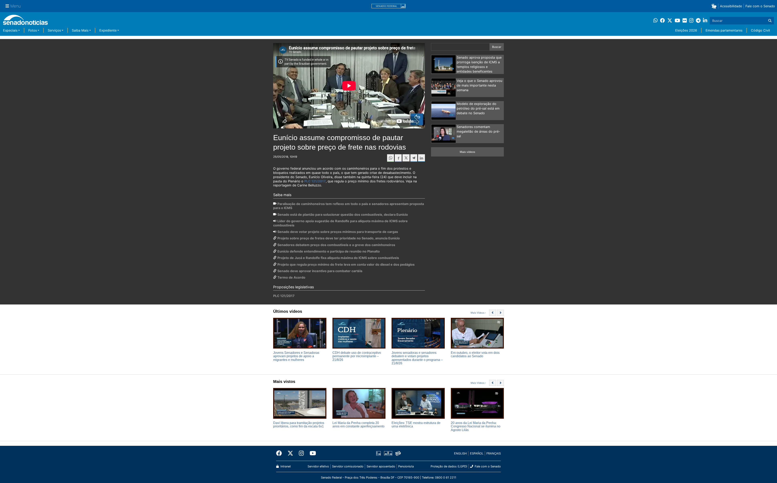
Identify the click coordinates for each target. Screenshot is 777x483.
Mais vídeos (467, 151)
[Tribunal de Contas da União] (398, 453)
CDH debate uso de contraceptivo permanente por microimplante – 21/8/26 (356, 356)
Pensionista (406, 466)
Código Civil (760, 30)
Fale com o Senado (760, 6)
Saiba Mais (80, 30)
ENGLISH (460, 453)
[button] (714, 6)
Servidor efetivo (318, 466)
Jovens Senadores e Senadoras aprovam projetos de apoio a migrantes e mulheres (296, 356)
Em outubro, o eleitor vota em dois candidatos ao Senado (475, 354)
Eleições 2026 (686, 30)
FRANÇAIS (493, 453)
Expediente (108, 30)
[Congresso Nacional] (388, 453)
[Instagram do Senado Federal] (301, 453)
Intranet (285, 466)
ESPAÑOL (476, 453)
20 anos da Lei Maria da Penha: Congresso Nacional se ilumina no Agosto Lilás (475, 426)
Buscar (496, 47)
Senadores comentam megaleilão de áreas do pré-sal (478, 131)
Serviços (54, 30)
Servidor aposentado (381, 466)
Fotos (32, 30)
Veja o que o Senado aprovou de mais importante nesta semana (479, 85)
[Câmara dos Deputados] (378, 453)
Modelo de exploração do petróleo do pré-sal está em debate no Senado (478, 108)
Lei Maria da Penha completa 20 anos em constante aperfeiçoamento (358, 424)
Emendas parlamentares (724, 30)
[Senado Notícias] (25, 21)
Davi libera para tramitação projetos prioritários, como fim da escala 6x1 (298, 424)
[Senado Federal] (388, 6)
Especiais (10, 30)
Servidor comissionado (347, 466)
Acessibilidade (731, 6)
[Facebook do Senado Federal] (280, 453)
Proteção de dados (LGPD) (449, 466)
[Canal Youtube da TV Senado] (311, 453)
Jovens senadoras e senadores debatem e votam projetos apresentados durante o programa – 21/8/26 (417, 358)
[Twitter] (290, 453)
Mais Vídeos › (478, 312)
